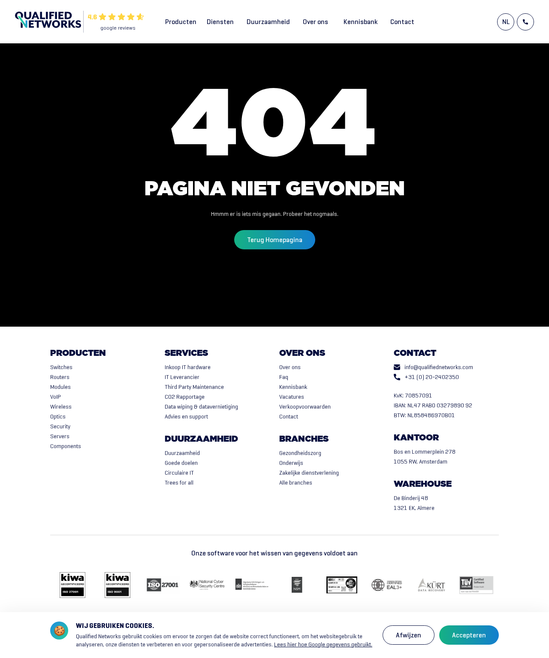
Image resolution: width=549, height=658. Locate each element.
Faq (283, 377)
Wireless (61, 406)
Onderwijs (291, 463)
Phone (525, 21)
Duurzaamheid (268, 22)
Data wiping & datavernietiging (201, 406)
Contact (402, 22)
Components (65, 446)
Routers (59, 377)
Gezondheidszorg (300, 453)
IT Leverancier (182, 377)
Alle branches (295, 482)
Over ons (315, 22)
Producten (180, 22)
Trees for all (179, 482)
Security (60, 426)
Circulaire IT (179, 472)
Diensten (220, 22)
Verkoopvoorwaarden (305, 406)
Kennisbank (360, 22)
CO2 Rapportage (185, 396)
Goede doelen (181, 463)
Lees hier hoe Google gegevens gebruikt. (323, 644)
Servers (59, 436)
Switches (61, 367)
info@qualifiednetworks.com (438, 367)
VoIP (55, 396)
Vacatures (291, 396)
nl (506, 22)
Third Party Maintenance (194, 387)
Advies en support (186, 416)
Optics (58, 416)
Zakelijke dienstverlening (309, 472)
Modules (60, 387)
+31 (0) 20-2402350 (431, 377)
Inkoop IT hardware (188, 367)
